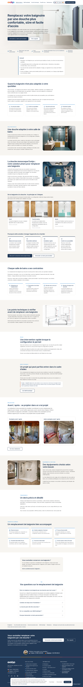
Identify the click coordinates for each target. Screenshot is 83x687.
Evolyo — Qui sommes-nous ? (50, 667)
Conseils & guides (47, 665)
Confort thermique (35, 2)
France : (36, 653)
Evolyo (54, 2)
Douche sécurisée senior (33, 624)
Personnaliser (59, 681)
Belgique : (53, 653)
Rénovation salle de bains (31, 672)
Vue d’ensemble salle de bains (20, 624)
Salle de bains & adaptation (31, 663)
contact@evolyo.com (12, 672)
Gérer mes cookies (47, 676)
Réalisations (49, 2)
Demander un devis (70, 2)
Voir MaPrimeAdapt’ (27, 390)
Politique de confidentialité (49, 672)
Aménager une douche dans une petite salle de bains (64, 624)
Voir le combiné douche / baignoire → (31, 568)
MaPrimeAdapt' (27, 2)
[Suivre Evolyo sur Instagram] (12, 676)
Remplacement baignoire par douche (32, 666)
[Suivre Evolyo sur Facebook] (9, 676)
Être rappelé (34, 38)
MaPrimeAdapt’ (42, 624)
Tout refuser (51, 681)
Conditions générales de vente (50, 674)
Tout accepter (67, 681)
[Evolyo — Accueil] (11, 2)
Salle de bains (19, 2)
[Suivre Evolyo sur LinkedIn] (14, 676)
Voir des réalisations (15, 448)
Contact (45, 669)
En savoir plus (24, 683)
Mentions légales (47, 671)
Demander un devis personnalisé (18, 38)
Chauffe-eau (43, 2)
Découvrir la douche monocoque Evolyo (20, 255)
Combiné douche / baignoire (32, 670)
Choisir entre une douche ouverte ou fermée (17, 626)
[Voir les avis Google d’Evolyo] (17, 676)
